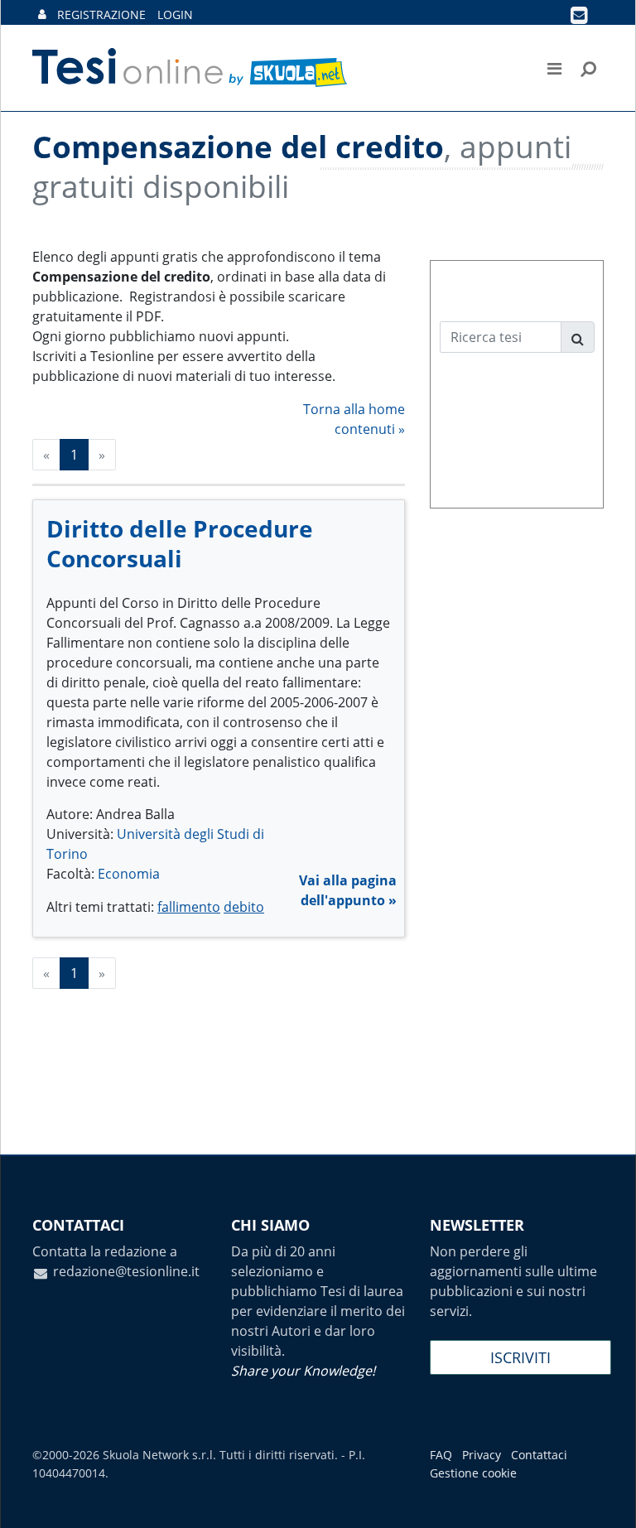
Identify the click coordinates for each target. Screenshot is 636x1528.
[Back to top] (607, 1499)
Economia (129, 874)
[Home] (190, 68)
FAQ (441, 1455)
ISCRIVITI (520, 1357)
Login (175, 14)
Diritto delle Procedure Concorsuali (179, 543)
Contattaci (539, 1455)
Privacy (481, 1455)
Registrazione (101, 14)
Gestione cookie (473, 1473)
